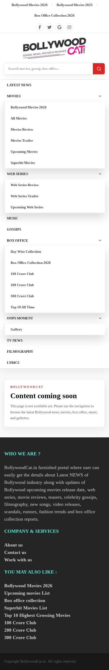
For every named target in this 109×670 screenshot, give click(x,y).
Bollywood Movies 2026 (30, 5)
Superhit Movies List (25, 608)
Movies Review (22, 129)
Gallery (16, 329)
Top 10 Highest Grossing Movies (37, 615)
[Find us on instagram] (69, 27)
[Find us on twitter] (49, 27)
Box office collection (24, 600)
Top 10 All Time (23, 307)
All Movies (19, 118)
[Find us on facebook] (40, 27)
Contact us (15, 552)
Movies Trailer (22, 141)
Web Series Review (25, 185)
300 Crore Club (22, 296)
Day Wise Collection (26, 252)
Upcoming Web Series (27, 207)
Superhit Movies (23, 163)
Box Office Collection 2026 (54, 15)
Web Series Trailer (25, 196)
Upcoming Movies (24, 152)
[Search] (99, 68)
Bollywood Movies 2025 (75, 5)
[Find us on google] (59, 27)
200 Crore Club (22, 285)
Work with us (18, 559)
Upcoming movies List (27, 593)
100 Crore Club (22, 274)
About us (13, 545)
